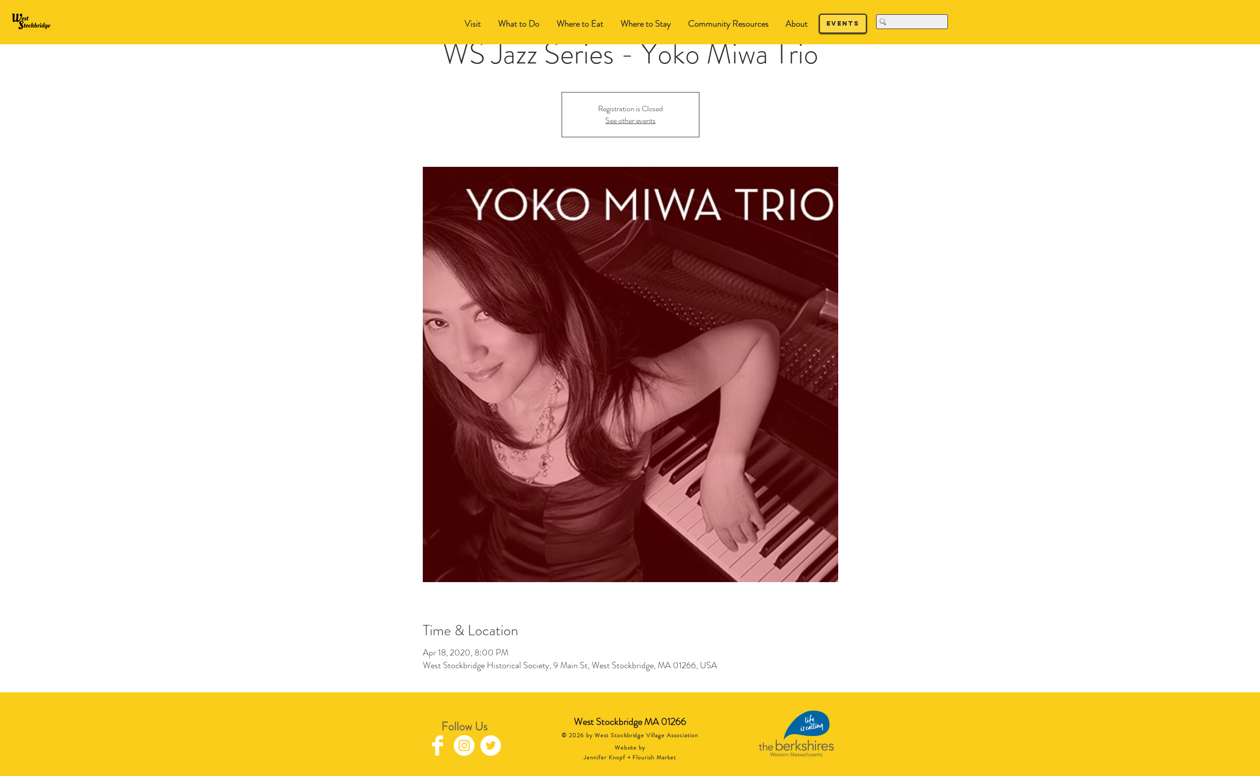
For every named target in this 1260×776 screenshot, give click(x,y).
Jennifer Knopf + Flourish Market (630, 757)
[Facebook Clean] (437, 745)
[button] (518, 24)
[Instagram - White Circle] (464, 745)
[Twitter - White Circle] (490, 745)
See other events (630, 120)
